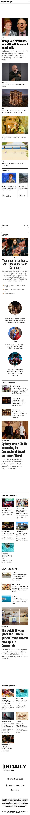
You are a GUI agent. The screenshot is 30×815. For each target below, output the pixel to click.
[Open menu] (28, 1)
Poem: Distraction (10, 293)
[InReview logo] (15, 790)
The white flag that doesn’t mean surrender (14, 290)
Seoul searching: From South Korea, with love (15, 286)
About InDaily (19, 812)
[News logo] (15, 779)
